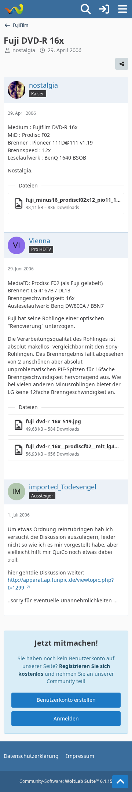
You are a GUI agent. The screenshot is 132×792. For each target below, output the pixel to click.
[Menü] (122, 9)
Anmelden (66, 718)
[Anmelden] (104, 9)
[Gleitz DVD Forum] (13, 9)
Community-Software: (66, 781)
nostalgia (23, 50)
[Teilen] (121, 64)
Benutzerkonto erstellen (66, 699)
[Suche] (85, 9)
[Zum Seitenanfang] (120, 781)
